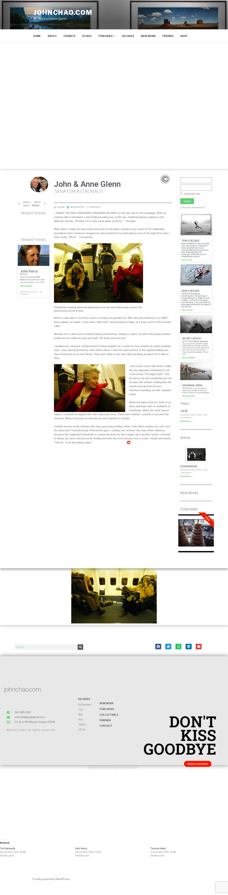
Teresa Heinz (158, 848)
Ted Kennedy (7, 848)
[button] (158, 646)
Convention (188, 466)
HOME (37, 35)
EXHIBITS (69, 35)
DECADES (128, 35)
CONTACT (106, 725)
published (107, 709)
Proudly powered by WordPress (51, 879)
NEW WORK (148, 35)
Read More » (27, 286)
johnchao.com (62, 12)
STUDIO (87, 35)
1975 (183, 411)
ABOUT (52, 35)
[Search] (80, 647)
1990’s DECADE (190, 240)
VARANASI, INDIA (192, 385)
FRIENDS (167, 35)
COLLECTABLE (109, 714)
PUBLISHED (106, 35)
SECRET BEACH (191, 338)
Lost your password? (192, 207)
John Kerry (29, 271)
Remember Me (192, 193)
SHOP (183, 35)
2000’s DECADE (190, 290)
